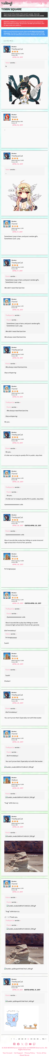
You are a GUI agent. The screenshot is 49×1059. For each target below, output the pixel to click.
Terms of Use (41, 1053)
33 (31, 1039)
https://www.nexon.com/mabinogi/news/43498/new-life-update (24, 15)
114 (43, 1039)
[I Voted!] (15, 51)
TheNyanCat (9, 315)
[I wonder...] (17, 51)
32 (28, 1039)
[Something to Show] (13, 51)
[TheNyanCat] (7, 49)
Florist (7, 276)
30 (22, 1039)
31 (25, 1039)
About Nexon (24, 1055)
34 (34, 1039)
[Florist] (7, 223)
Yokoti (7, 63)
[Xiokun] (7, 556)
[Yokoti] (7, 117)
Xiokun (7, 634)
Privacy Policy (30, 1053)
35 (37, 1039)
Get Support (18, 1053)
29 (19, 1039)
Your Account (7, 1053)
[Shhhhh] (15, 226)
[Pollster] (15, 119)
